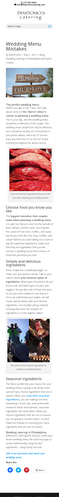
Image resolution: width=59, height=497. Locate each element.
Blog (41, 54)
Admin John (15, 54)
